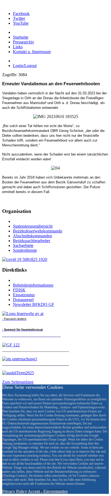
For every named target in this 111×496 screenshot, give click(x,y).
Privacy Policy (14, 491)
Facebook (21, 13)
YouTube (21, 23)
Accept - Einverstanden (48, 491)
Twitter (19, 18)
